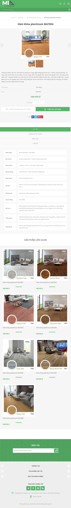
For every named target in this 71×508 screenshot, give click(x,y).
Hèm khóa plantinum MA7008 (13, 418)
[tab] (35, 129)
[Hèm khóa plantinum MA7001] (19, 264)
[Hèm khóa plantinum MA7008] (19, 400)
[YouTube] (38, 488)
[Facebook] (33, 488)
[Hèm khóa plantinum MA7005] (52, 310)
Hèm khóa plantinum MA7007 (46, 373)
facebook (32, 116)
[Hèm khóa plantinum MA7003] (19, 310)
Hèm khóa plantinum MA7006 (13, 373)
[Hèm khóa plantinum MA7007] (52, 355)
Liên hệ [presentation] (35, 143)
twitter (35, 116)
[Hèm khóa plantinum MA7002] (52, 264)
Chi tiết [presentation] (35, 129)
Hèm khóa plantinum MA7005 (46, 328)
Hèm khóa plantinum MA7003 (13, 328)
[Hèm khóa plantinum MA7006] (19, 355)
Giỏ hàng (68, 4)
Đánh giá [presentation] (35, 139)
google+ (41, 116)
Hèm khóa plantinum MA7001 (13, 282)
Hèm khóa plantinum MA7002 (46, 282)
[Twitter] (28, 488)
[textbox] (33, 10)
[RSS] (42, 488)
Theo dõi (56, 451)
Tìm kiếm (69, 10)
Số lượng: (29, 102)
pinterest (38, 116)
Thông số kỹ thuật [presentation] (35, 134)
